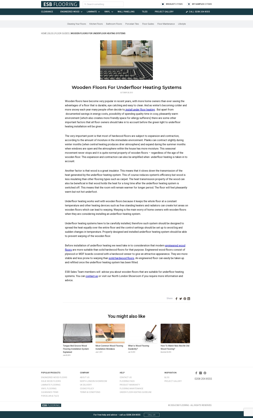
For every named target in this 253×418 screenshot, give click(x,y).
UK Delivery (86, 385)
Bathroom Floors (114, 24)
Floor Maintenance (166, 24)
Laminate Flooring (50, 385)
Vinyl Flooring (48, 388)
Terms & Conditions (90, 392)
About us (84, 377)
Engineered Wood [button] (69, 11)
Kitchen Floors (96, 24)
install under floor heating (140, 109)
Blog (166, 377)
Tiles (144, 11)
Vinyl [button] (107, 11)
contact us (92, 276)
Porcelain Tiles (132, 24)
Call (199, 11)
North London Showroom (93, 381)
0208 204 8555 (203, 378)
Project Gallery (164, 11)
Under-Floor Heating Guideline (136, 392)
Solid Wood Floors (51, 381)
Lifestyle (182, 24)
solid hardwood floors (121, 258)
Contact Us (126, 377)
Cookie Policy (87, 388)
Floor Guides (148, 24)
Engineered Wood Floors (54, 377)
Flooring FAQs (127, 381)
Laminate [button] (92, 11)
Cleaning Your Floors (76, 24)
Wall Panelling (126, 11)
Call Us (151, 415)
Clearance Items (49, 392)
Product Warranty (130, 385)
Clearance (47, 11)
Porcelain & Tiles (50, 396)
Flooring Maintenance (131, 388)
